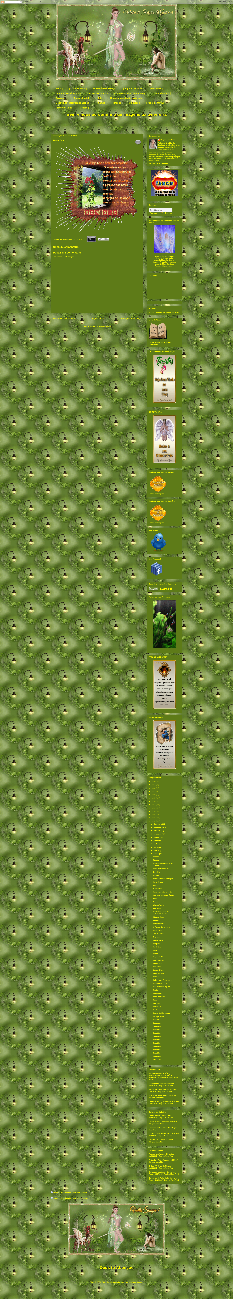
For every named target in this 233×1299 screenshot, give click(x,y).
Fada (155, 1000)
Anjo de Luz (158, 882)
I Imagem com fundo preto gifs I (126, 98)
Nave (155, 950)
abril (156, 850)
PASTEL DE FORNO (157, 1140)
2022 (154, 788)
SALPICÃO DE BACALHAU (160, 1116)
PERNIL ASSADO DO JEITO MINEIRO (164, 1134)
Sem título (157, 1020)
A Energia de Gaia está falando (161, 1083)
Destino (156, 1010)
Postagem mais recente (64, 318)
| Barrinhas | (156, 88)
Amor (155, 898)
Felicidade (157, 993)
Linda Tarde (158, 940)
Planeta (156, 920)
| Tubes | (84, 108)
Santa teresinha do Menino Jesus (161, 913)
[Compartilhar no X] (103, 239)
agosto (157, 837)
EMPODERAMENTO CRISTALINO (162, 1089)
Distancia (157, 1007)
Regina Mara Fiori (70, 239)
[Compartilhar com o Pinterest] (108, 239)
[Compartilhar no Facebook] (105, 239)
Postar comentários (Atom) (100, 326)
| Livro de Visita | (78, 88)
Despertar (157, 944)
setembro (158, 834)
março (156, 854)
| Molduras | (134, 103)
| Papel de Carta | (155, 103)
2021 (154, 791)
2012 (154, 821)
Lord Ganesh (158, 960)
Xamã (155, 902)
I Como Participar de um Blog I (130, 93)
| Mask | (117, 103)
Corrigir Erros (158, 1016)
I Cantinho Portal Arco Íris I (68, 93)
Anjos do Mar (158, 957)
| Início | (58, 88)
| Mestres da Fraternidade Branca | (72, 103)
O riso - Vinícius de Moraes (160, 1166)
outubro (157, 831)
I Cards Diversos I (98, 93)
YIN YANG (157, 1059)
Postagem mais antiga (131, 318)
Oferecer (156, 937)
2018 (154, 801)
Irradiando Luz (159, 973)
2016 (154, 808)
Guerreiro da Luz (160, 983)
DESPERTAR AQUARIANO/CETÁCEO (164, 1102)
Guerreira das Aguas (161, 987)
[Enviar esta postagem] (91, 239)
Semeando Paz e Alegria (163, 879)
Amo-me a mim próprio (162, 892)
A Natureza (157, 888)
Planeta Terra (158, 917)
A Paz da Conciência (161, 927)
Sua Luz (156, 1003)
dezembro (158, 824)
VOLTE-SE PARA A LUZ (158, 1095)
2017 (154, 804)
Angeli (155, 885)
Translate (169, 213)
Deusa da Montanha (161, 1013)
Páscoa (156, 857)
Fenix (155, 990)
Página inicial (98, 318)
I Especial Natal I (81, 98)
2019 (154, 798)
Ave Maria (157, 908)
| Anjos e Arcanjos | (133, 88)
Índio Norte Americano (162, 980)
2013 (154, 818)
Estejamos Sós (159, 924)
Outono (156, 875)
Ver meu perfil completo (158, 163)
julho (156, 841)
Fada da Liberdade (161, 869)
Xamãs (156, 977)
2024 (154, 781)
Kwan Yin (157, 967)
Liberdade (157, 963)
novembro (158, 827)
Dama (155, 954)
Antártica (157, 947)
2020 (154, 795)
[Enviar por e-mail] (99, 239)
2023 (154, 785)
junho (156, 844)
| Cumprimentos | (162, 93)
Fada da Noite (159, 997)
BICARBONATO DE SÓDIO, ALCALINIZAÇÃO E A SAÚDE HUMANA (160, 1075)
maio (156, 847)
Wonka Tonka (158, 905)
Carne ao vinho (155, 1128)
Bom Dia (156, 872)
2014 (154, 814)
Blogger (139, 1282)
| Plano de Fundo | (63, 108)
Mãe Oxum (157, 930)
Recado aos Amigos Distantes (161, 1154)
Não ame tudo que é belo (163, 895)
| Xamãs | (101, 103)
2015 (154, 811)
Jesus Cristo (158, 934)
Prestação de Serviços (105, 88)
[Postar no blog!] (101, 239)
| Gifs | (100, 98)
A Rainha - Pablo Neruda (159, 1160)
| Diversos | (60, 98)
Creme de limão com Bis (159, 1122)
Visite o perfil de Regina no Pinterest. (164, 312)
